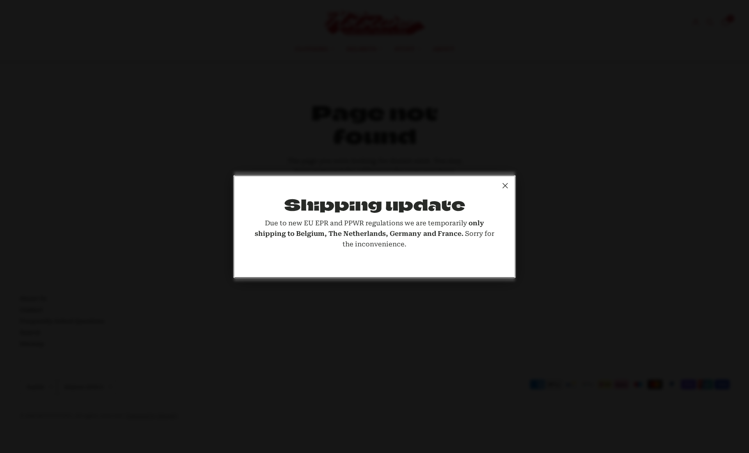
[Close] (505, 185)
